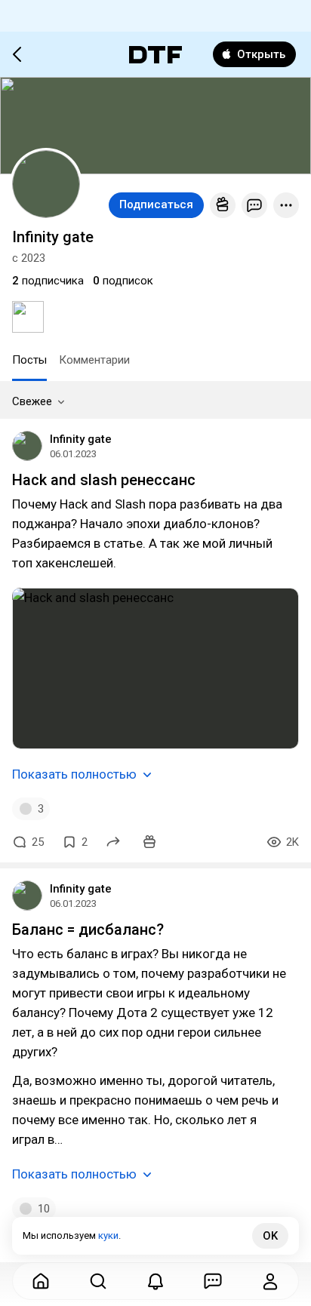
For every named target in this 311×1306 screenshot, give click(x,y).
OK (270, 1236)
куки (108, 1235)
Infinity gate (81, 439)
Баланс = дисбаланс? (88, 929)
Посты (29, 360)
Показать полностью (74, 774)
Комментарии (94, 360)
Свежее (32, 401)
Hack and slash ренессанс (104, 480)
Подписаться (156, 204)
